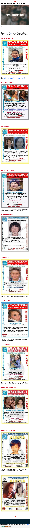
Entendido (2, 526)
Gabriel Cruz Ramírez (24, 29)
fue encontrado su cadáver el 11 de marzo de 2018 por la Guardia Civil (14, 78)
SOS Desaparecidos (8, 33)
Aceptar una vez (8, 526)
